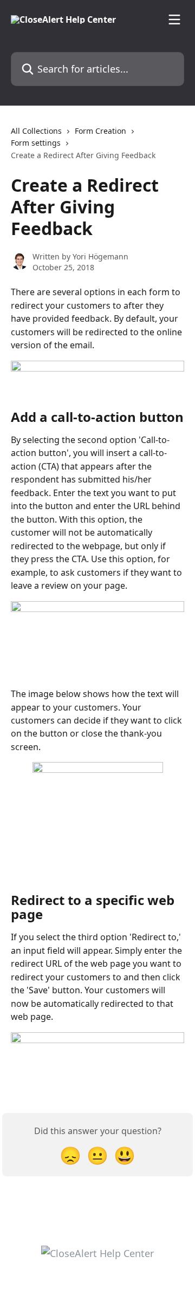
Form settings (36, 143)
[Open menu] (174, 19)
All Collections (36, 131)
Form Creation (100, 131)
